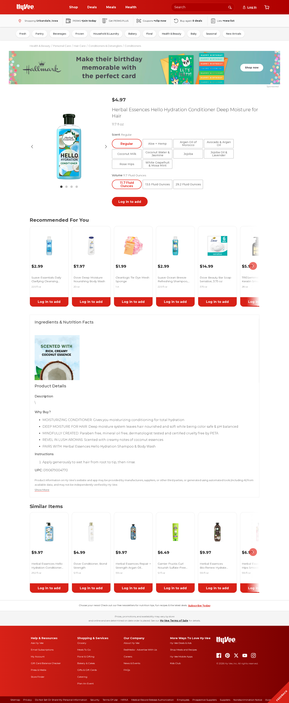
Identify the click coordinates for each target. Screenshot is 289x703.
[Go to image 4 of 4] (76, 186)
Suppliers (225, 699)
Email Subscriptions (42, 649)
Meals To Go (84, 649)
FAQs (127, 669)
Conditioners (133, 45)
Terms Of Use (110, 699)
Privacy (27, 699)
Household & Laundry (106, 33)
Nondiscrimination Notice (247, 699)
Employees (183, 699)
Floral (149, 33)
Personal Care (62, 45)
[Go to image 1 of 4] (61, 186)
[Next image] (106, 146)
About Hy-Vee (131, 642)
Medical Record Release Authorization (152, 699)
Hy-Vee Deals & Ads (180, 642)
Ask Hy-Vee (37, 642)
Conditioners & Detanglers (105, 45)
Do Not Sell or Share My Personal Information (61, 699)
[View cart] (266, 7)
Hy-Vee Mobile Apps (181, 656)
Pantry (40, 33)
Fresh (22, 33)
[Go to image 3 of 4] (71, 186)
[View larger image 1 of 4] (69, 146)
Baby (194, 33)
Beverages (59, 33)
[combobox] (203, 7)
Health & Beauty (171, 33)
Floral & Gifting (85, 656)
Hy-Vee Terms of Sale (174, 620)
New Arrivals (233, 33)
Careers (128, 656)
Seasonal (211, 33)
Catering (82, 676)
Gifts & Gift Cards (87, 669)
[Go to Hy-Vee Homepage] (25, 7)
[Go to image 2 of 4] (66, 186)
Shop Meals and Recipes (183, 649)
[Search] (230, 7)
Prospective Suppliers (204, 699)
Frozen (79, 33)
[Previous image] (32, 146)
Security (94, 699)
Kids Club (175, 663)
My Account (38, 656)
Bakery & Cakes (86, 663)
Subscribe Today (199, 605)
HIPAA (124, 699)
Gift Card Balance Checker (46, 663)
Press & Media (38, 669)
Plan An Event (85, 683)
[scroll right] (253, 266)
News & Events (132, 663)
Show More (42, 489)
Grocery (81, 642)
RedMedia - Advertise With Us (140, 649)
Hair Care (80, 45)
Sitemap (15, 699)
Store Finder (37, 676)
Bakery (132, 33)
